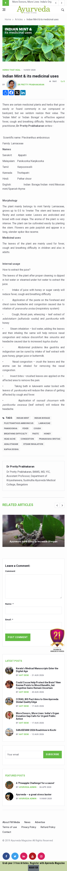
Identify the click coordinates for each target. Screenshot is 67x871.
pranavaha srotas (49, 439)
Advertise (40, 822)
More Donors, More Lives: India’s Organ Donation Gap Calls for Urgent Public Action (37, 716)
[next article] (56, 3)
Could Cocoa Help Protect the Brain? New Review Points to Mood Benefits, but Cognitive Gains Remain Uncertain (38, 685)
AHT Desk (24, 675)
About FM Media (11, 822)
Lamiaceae (44, 423)
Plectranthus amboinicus (18, 423)
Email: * (9, 619)
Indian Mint (22, 418)
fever (25, 428)
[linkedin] (23, 856)
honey (47, 434)
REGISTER (33, 867)
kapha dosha (11, 449)
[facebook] (6, 856)
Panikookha (10, 428)
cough (37, 428)
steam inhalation (33, 444)
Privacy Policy (28, 827)
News (27, 822)
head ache (9, 439)
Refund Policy (48, 827)
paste (35, 434)
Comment (10, 571)
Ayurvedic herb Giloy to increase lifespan (33, 541)
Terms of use (9, 827)
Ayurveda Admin (27, 787)
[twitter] (15, 856)
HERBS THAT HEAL (11, 70)
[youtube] (32, 856)
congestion (27, 439)
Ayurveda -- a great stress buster (34, 794)
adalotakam (11, 444)
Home (8, 19)
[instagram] (41, 856)
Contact (6, 832)
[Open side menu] (3, 9)
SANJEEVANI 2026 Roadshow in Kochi (32, 3)
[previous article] (62, 3)
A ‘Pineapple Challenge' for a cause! (35, 783)
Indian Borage (42, 418)
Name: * (9, 604)
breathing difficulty (15, 434)
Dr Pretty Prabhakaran (31, 85)
